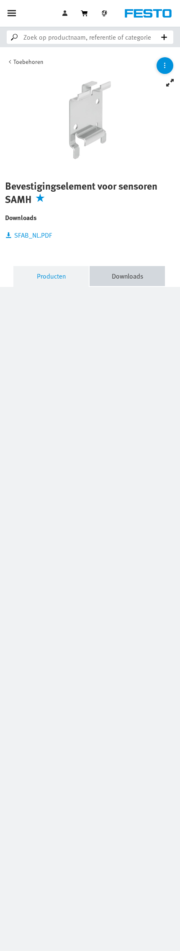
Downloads (127, 276)
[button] (66, 13)
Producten (51, 276)
